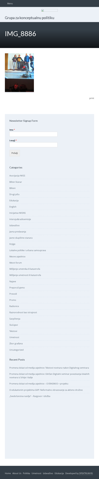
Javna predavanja (17, 231)
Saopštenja (14, 318)
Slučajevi (13, 325)
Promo (12, 300)
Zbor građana (16, 343)
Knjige (12, 244)
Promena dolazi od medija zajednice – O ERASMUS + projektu (38, 383)
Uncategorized (16, 349)
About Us (16, 473)
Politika (26, 473)
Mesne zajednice (17, 256)
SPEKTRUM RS (86, 473)
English (12, 206)
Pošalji (14, 152)
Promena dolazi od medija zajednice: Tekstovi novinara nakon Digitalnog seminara (49, 367)
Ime (12, 130)
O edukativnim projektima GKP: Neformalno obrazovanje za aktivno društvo (46, 390)
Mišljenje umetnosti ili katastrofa (25, 275)
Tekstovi (13, 331)
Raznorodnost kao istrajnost (23, 312)
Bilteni (12, 188)
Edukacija (14, 200)
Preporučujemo (17, 287)
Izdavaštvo (14, 225)
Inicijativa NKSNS (17, 212)
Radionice (14, 306)
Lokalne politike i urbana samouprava (27, 250)
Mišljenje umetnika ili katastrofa (24, 269)
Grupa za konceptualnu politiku (29, 17)
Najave (12, 281)
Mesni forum (15, 262)
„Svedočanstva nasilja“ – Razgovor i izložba (29, 396)
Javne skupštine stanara (20, 237)
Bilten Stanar (15, 182)
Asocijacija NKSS (17, 175)
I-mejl (13, 140)
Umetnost (14, 337)
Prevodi (13, 293)
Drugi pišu (14, 194)
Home (8, 473)
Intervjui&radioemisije (20, 219)
